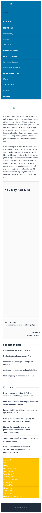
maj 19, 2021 (18, 241)
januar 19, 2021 (20, 290)
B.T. (12, 387)
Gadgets (6, 39)
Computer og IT (9, 34)
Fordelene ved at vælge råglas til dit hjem (20, 370)
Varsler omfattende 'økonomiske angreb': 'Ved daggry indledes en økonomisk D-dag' (17, 449)
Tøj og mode (9, 85)
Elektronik (8, 28)
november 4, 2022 (20, 203)
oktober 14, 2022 (20, 275)
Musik (5, 79)
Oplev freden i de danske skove (25, 237)
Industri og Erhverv (12, 56)
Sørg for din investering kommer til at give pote (24, 287)
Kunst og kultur (11, 73)
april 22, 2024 (19, 224)
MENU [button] (6, 12)
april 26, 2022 (19, 313)
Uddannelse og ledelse (11, 67)
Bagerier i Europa (22, 272)
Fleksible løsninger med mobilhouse (16, 249)
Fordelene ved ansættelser (25, 201)
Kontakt (7, 96)
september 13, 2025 (13, 253)
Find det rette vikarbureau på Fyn (17, 356)
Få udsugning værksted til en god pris (20, 325)
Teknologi (7, 44)
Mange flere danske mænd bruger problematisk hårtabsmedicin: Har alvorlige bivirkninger (17, 430)
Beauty (6, 90)
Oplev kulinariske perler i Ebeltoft (17, 350)
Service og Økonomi (11, 62)
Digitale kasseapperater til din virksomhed (26, 260)
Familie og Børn (10, 50)
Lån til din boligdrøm (23, 302)
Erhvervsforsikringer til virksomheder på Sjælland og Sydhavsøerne (25, 219)
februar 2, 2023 (20, 265)
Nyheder (7, 22)
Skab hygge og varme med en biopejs (18, 376)
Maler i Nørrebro (21, 311)
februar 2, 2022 (20, 304)
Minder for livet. (33, 335)
